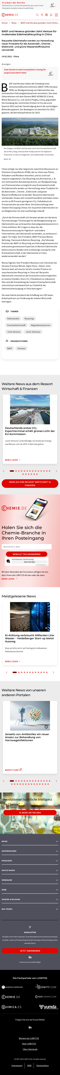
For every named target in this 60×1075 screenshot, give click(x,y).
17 (28, 474)
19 (34, 474)
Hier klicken (29, 562)
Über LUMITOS (29, 1043)
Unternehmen (9, 851)
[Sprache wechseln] (46, 15)
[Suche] (37, 15)
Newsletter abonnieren (26, 554)
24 (37, 784)
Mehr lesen (8, 578)
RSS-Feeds (7, 909)
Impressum (16, 1065)
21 (28, 784)
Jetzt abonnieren (30, 950)
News (5, 841)
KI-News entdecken (30, 812)
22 (31, 784)
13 (46, 471)
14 (49, 471)
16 (26, 474)
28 (48, 784)
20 (37, 474)
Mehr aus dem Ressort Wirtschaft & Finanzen (30, 484)
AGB (29, 1065)
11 (41, 471)
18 (31, 474)
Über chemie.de (30, 1049)
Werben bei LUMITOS (29, 1038)
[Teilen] (42, 15)
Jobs (4, 890)
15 (23, 474)
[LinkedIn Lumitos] (30, 1027)
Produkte (7, 861)
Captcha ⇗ (41, 565)
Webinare (7, 880)
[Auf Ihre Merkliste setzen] (51, 15)
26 (42, 784)
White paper (8, 870)
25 (39, 784)
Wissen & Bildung (11, 899)
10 (38, 471)
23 (34, 784)
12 (44, 471)
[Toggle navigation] (56, 15)
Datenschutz (42, 1065)
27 (45, 784)
